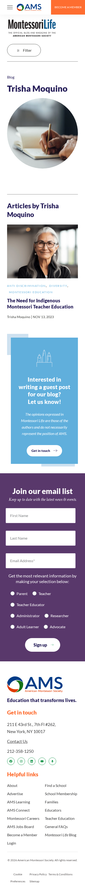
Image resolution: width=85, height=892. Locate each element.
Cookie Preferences (17, 877)
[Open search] (45, 7)
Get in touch (40, 451)
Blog (10, 77)
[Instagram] (21, 761)
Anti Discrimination (26, 286)
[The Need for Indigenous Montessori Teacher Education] (42, 272)
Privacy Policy (38, 874)
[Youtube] (42, 761)
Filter (27, 50)
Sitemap (34, 881)
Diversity (58, 286)
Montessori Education (31, 292)
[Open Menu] (10, 7)
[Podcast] (52, 761)
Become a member (68, 7)
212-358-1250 (20, 751)
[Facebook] (11, 761)
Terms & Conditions (60, 874)
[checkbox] (42, 610)
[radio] (19, 593)
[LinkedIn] (31, 761)
